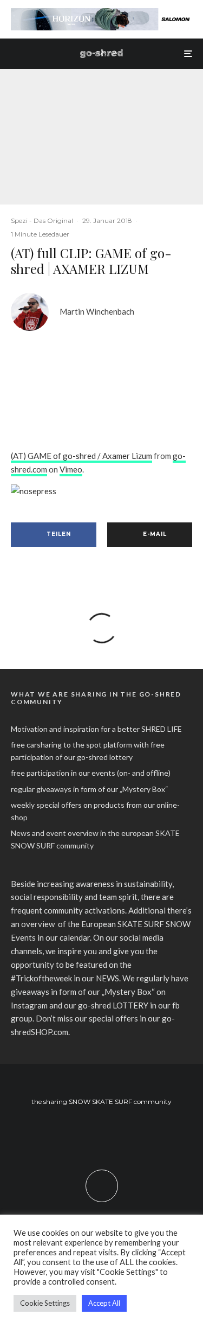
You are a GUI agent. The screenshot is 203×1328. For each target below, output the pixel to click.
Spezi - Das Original (42, 220)
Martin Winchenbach (97, 311)
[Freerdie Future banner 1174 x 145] (101, 14)
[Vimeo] (122, 1133)
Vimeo (71, 469)
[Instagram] (101, 1133)
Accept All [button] (104, 1303)
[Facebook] (80, 1133)
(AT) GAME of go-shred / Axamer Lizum (81, 456)
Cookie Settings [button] (45, 1303)
